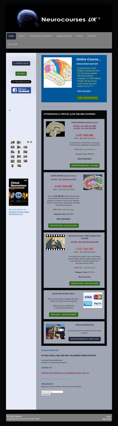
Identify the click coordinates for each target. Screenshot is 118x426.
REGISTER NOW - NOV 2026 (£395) (84, 283)
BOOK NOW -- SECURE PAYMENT (63, 314)
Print (11, 416)
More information (84, 91)
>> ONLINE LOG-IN (21, 63)
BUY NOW (21, 74)
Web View (106, 419)
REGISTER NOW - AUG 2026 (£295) (63, 225)
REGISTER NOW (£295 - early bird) (85, 165)
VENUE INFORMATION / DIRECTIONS (84, 339)
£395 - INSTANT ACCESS (87, 98)
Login (108, 416)
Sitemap (18, 416)
